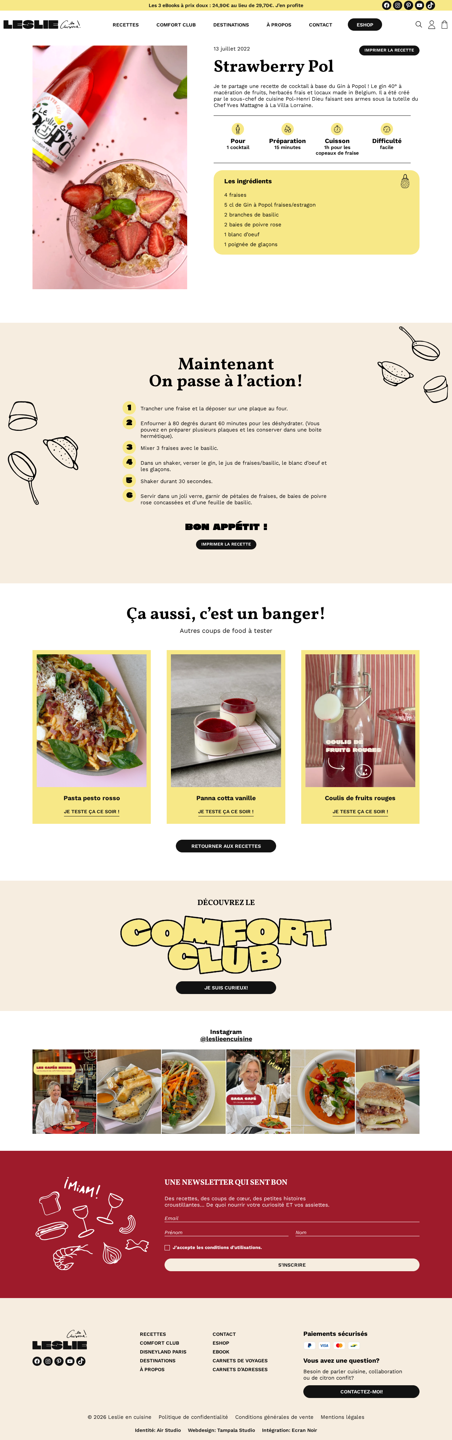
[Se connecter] (432, 24)
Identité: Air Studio (158, 1430)
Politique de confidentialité (193, 1417)
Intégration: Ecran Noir (289, 1430)
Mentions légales (342, 1417)
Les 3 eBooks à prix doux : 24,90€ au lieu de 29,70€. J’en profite (226, 5)
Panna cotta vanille (226, 798)
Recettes (126, 25)
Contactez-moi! (361, 1391)
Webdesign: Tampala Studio (221, 1430)
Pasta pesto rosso (92, 798)
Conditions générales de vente (274, 1417)
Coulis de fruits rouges (360, 798)
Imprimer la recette (389, 50)
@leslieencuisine (226, 1038)
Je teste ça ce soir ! (91, 811)
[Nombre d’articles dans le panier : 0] (443, 24)
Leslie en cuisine (129, 1417)
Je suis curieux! (226, 987)
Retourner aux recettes (226, 846)
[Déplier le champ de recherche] (419, 24)
